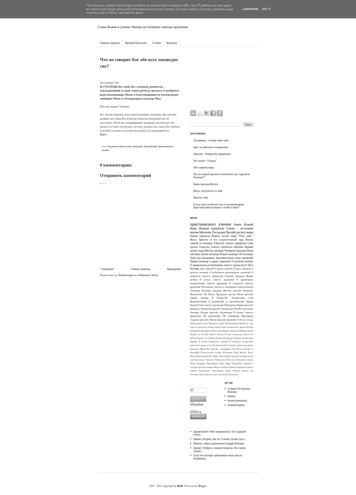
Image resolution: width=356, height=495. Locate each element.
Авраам (242, 327)
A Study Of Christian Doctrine (239, 390)
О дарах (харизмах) (220, 261)
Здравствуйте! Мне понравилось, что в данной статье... (219, 433)
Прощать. (195, 308)
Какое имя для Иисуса (205, 184)
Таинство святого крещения (230, 243)
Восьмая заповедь (212, 290)
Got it (266, 9)
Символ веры (214, 327)
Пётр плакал (225, 363)
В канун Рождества (224, 337)
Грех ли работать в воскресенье (210, 147)
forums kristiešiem (237, 400)
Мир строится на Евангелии (238, 356)
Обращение (230, 305)
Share (103, 134)
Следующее (107, 269)
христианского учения (210, 224)
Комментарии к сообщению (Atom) (138, 275)
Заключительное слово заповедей (125, 146)
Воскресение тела (242, 297)
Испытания (228, 352)
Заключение (226, 312)
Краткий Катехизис (136, 43)
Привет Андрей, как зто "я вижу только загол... (220, 439)
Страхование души (221, 370)
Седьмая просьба (199, 319)
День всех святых (245, 345)
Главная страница (110, 43)
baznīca (231, 396)
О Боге (249, 265)
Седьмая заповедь (234, 276)
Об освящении (231, 316)
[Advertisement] (221, 79)
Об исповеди (246, 254)
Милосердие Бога (205, 356)
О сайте (156, 43)
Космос (243, 352)
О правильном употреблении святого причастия (217, 265)
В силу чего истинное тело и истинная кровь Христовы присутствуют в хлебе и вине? (218, 205)
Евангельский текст (199, 323)
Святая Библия (199, 297)
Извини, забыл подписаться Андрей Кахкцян (218, 443)
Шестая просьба (232, 290)
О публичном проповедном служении (230, 272)
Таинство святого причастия (216, 247)
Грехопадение (230, 345)
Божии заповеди (230, 330)
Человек (194, 268)
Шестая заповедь (214, 250)
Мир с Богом (219, 356)
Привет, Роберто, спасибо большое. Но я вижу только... (219, 449)
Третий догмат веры (239, 232)
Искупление (196, 294)
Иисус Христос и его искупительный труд (217, 239)
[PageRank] (196, 404)
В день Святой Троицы (212, 334)
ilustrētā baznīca (236, 405)
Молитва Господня (212, 232)
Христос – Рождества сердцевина (212, 154)
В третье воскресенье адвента (213, 341)
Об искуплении (212, 316)
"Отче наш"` (245, 236)
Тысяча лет (247, 370)
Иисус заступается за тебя (207, 190)
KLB (180, 486)
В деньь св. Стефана (206, 337)
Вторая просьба (209, 312)
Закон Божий (150, 146)
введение (231, 319)
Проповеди (247, 316)
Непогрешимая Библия (235, 323)
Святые (232, 367)
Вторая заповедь (229, 254)
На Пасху (209, 294)
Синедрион (241, 367)
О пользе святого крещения (217, 279)
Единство (194, 348)
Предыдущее (174, 269)
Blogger (202, 486)
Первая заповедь (199, 261)
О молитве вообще (242, 261)
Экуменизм (233, 374)
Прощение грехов (226, 294)
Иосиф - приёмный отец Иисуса (227, 348)
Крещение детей (216, 323)
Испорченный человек (211, 352)
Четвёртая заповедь (235, 250)
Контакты (172, 43)
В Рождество (220, 297)
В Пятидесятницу (245, 319)
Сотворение (204, 370)
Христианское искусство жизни (214, 374)
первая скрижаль (200, 236)
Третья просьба (217, 319)
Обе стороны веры (203, 167)
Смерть (250, 367)
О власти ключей (223, 268)
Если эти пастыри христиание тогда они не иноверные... (217, 456)
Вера (193, 228)
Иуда (236, 352)
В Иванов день (244, 330)
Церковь (238, 247)
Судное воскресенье (229, 327)
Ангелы (225, 308)
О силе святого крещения (210, 305)
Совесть (193, 370)
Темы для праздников (202, 257)
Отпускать (230, 359)
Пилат (192, 363)
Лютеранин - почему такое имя (210, 140)
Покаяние (201, 363)
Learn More (250, 9)
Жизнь (203, 348)
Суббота (236, 370)
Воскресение (218, 345)
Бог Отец (233, 308)
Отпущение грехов (244, 359)
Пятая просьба (245, 294)
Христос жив (200, 197)
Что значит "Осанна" (205, 160)
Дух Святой (206, 268)
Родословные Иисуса (210, 367)
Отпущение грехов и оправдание (219, 286)
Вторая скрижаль (211, 228)
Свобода (224, 367)
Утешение (194, 374)
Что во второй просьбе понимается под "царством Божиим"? (221, 175)
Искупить (248, 290)
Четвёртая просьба (210, 308)
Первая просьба (245, 305)
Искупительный (198, 301)
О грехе (237, 268)
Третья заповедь (210, 254)
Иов (208, 348)
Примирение (212, 363)
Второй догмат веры (224, 236)
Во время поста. (204, 345)
